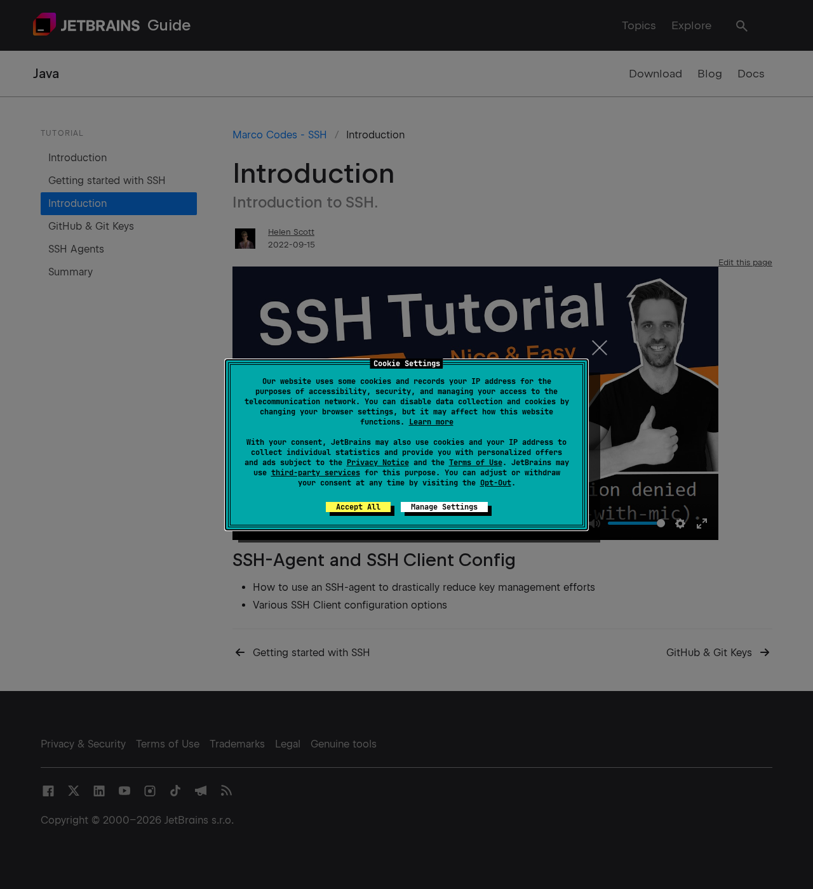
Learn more (431, 422)
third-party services (315, 473)
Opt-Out (495, 483)
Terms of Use (475, 463)
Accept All (358, 507)
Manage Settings (444, 507)
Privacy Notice (378, 463)
